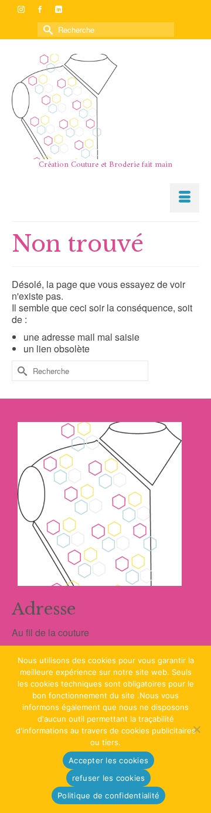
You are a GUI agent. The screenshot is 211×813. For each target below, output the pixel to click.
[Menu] (184, 197)
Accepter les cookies (108, 760)
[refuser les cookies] (196, 729)
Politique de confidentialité (108, 795)
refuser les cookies (108, 778)
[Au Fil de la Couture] (105, 106)
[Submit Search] (46, 29)
